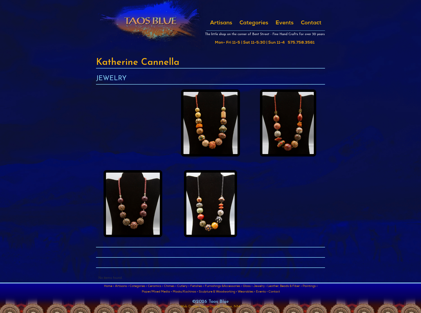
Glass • (248, 286)
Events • (262, 292)
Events (285, 23)
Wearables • (246, 292)
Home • (109, 286)
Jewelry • (260, 286)
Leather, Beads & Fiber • (285, 286)
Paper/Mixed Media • (157, 292)
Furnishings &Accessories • (223, 286)
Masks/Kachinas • (185, 292)
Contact (311, 23)
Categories (253, 23)
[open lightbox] (210, 124)
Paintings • (310, 286)
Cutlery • (183, 286)
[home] (150, 26)
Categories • (138, 286)
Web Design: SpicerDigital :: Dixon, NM (210, 306)
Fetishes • (197, 286)
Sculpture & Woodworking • (218, 292)
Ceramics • (155, 286)
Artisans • (122, 286)
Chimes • (170, 286)
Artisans (221, 23)
